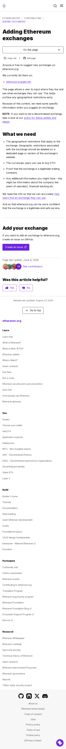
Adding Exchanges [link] (14, 21)
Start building (9, 514)
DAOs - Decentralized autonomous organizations (27, 460)
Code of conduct (33, 714)
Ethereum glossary (11, 401)
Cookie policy (33, 735)
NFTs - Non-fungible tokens (16, 449)
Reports (6, 679)
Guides (6, 419)
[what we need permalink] (1, 134)
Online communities (12, 573)
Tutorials (6, 502)
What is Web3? (9, 360)
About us (33, 703)
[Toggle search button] (55, 6)
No (28, 287)
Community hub (10, 567)
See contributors (33, 266)
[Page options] (19, 58)
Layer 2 (6, 478)
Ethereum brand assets (33, 708)
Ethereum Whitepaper (13, 638)
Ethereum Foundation (13, 602)
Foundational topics (12, 531)
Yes (12, 287)
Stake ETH (7, 472)
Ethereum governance (13, 673)
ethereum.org (11, 18)
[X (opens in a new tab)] (37, 696)
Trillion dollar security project (17, 685)
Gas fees (7, 372)
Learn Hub (7, 336)
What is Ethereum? (11, 342)
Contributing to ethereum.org (17, 585)
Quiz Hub (7, 389)
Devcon (7, 620)
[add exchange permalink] (1, 228)
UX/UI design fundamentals (16, 537)
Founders (7, 549)
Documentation (10, 508)
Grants (5, 525)
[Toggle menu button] (61, 6)
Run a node (8, 378)
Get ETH (6, 431)
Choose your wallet (12, 425)
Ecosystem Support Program (18, 614)
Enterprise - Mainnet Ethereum (18, 543)
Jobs (33, 719)
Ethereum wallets (10, 354)
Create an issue (17, 248)
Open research (10, 661)
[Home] (4, 5)
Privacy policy (33, 724)
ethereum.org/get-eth (18, 81)
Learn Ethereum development (17, 520)
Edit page (30, 58)
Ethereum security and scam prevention (22, 384)
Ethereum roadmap (12, 644)
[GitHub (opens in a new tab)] (21, 696)
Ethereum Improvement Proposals (19, 667)
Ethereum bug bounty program (17, 596)
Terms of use (33, 730)
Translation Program (12, 591)
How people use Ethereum (15, 395)
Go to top (35, 310)
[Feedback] (60, 743)
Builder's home (10, 496)
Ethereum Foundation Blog (16, 608)
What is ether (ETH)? (12, 348)
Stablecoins (8, 443)
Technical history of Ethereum (17, 655)
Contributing (32, 18)
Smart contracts (10, 366)
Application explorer (12, 437)
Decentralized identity (13, 466)
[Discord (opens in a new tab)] (45, 696)
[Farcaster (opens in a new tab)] (29, 696)
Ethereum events (10, 579)
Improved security (11, 650)
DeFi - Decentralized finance (17, 454)
